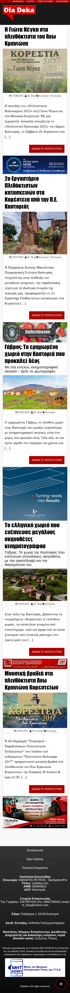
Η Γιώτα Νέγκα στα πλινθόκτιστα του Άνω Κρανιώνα (30, 36)
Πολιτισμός (55, 95)
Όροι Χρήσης (35, 859)
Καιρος (30, 1)
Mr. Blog (31, 95)
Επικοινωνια (62, 1)
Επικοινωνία (35, 850)
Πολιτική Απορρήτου (35, 867)
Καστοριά (44, 95)
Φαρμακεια (18, 1)
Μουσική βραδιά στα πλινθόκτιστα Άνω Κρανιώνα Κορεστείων (31, 680)
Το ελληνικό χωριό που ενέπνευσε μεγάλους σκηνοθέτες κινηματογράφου (32, 535)
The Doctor (37, 731)
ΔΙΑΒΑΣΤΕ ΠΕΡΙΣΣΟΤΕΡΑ (47, 148)
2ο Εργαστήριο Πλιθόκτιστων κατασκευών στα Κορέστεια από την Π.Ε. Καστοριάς (31, 192)
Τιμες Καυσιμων (45, 1)
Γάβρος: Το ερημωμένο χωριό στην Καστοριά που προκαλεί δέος (35, 353)
